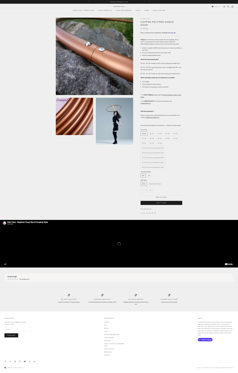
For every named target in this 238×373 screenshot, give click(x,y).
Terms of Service (109, 349)
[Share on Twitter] (149, 213)
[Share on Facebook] (147, 213)
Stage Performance (124, 10)
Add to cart (161, 197)
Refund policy (108, 352)
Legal (105, 331)
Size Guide (107, 340)
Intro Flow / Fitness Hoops (83, 10)
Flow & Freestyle (105, 10)
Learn (146, 10)
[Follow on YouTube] (25, 361)
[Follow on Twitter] (10, 361)
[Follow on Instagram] (15, 361)
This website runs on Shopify (223, 367)
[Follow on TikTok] (29, 361)
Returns (106, 328)
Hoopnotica (145, 18)
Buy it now (161, 203)
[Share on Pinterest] (152, 213)
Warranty (107, 355)
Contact (106, 322)
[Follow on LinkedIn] (34, 361)
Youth (138, 10)
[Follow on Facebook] (5, 361)
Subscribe (11, 335)
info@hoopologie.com (152, 117)
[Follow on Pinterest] (20, 361)
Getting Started (109, 337)
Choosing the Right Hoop (111, 334)
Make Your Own (159, 10)
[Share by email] (155, 213)
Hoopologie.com (146, 103)
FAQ (105, 325)
